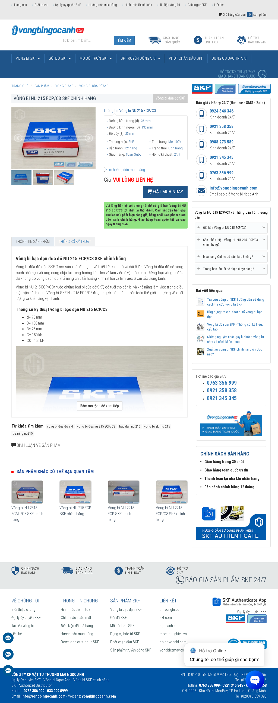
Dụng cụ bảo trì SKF (125, 634)
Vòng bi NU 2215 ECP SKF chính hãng (121, 513)
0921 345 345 (221, 157)
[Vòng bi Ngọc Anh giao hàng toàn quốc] (231, 520)
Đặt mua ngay (167, 191)
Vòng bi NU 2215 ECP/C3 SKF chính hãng (170, 513)
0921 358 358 (221, 126)
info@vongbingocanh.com (233, 188)
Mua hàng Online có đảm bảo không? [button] (226, 257)
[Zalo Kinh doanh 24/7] (8, 641)
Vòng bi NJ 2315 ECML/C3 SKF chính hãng (27, 513)
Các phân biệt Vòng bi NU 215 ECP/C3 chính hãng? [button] (228, 242)
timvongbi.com (171, 609)
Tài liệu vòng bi (170, 5)
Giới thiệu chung (23, 609)
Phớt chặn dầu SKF (124, 642)
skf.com (166, 617)
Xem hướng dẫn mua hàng (125, 170)
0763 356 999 (221, 172)
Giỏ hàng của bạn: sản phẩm (244, 15)
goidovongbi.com (173, 642)
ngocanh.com (170, 626)
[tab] (231, 228)
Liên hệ (219, 5)
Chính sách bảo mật (76, 617)
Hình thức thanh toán (138, 5)
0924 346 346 (221, 111)
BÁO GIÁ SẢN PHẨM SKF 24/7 (226, 580)
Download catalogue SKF (80, 642)
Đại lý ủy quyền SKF (68, 5)
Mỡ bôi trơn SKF (122, 626)
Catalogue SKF (197, 5)
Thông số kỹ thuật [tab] (75, 241)
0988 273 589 (221, 142)
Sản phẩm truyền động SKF (130, 650)
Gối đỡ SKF (118, 617)
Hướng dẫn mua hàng (103, 5)
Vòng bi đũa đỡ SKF (170, 98)
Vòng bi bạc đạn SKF (126, 609)
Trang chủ (20, 5)
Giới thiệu (41, 5)
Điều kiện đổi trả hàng (77, 626)
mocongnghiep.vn (173, 634)
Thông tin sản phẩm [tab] (33, 241)
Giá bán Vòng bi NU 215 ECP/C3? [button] (222, 228)
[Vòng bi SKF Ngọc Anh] (47, 30)
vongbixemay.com (173, 650)
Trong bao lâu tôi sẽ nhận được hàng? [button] (226, 269)
